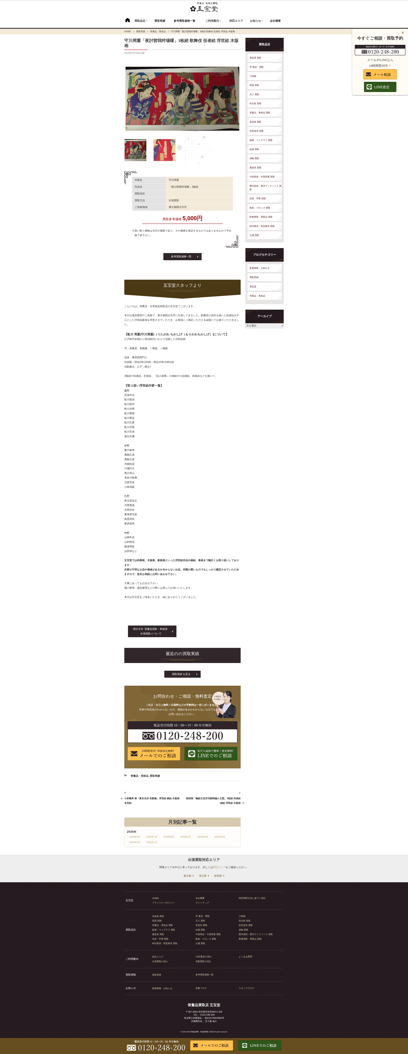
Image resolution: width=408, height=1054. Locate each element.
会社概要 (275, 20)
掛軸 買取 (254, 158)
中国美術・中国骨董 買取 (262, 176)
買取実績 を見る (181, 674)
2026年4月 (202, 837)
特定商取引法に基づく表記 (252, 898)
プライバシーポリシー (163, 902)
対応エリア (236, 20)
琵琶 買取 (254, 85)
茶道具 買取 (255, 122)
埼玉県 (203, 875)
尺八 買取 (254, 94)
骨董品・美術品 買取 (260, 112)
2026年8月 (134, 837)
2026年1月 (151, 842)
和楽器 (253, 286)
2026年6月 (168, 837)
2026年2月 (134, 842)
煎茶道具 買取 (257, 131)
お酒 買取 (254, 235)
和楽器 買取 (255, 57)
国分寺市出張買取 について (150, 631)
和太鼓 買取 (255, 103)
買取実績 (159, 20)
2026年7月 (151, 837)
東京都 (187, 875)
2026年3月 (219, 837)
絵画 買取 (254, 149)
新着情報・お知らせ (260, 268)
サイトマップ (202, 902)
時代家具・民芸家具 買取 (262, 226)
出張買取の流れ (160, 961)
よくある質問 (245, 956)
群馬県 (218, 875)
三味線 (253, 76)
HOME (127, 31)
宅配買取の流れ (203, 961)
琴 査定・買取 (257, 67)
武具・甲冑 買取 (258, 198)
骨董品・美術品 (158, 31)
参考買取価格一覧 (184, 20)
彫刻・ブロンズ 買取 (260, 207)
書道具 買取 (255, 167)
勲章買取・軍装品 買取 (261, 217)
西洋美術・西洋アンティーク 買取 (265, 188)
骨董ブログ (201, 988)
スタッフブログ (246, 988)
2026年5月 (185, 837)
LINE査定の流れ (204, 956)
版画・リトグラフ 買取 (261, 140)
